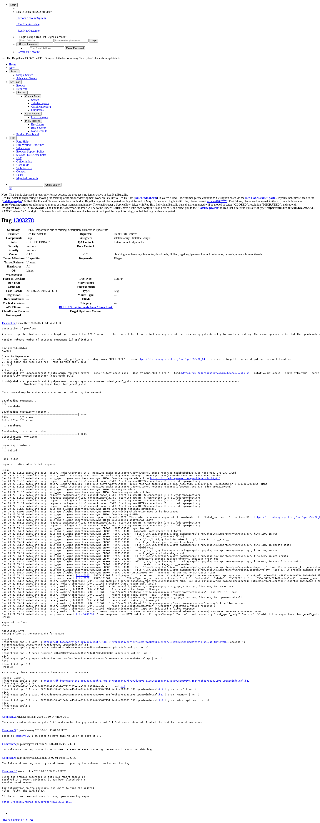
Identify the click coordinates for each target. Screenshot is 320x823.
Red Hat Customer (28, 30)
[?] (10, 188)
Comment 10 (9, 771)
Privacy (5, 819)
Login (13, 5)
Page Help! (22, 141)
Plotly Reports (32, 120)
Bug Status (37, 124)
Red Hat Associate (27, 24)
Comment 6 (9, 757)
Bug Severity (38, 127)
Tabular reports (40, 103)
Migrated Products (27, 178)
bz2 (123, 686)
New (12, 67)
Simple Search (24, 75)
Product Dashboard (27, 134)
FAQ (19, 158)
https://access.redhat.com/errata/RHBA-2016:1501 (37, 801)
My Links (15, 82)
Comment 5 (9, 744)
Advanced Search (26, 78)
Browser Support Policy (30, 151)
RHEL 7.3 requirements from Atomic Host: (86, 307)
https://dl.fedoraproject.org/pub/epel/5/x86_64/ (185, 478)
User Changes (39, 117)
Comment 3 (9, 730)
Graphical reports (41, 106)
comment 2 (22, 735)
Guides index (24, 161)
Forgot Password (27, 44)
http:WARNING (85, 614)
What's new (23, 148)
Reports (22, 92)
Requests (21, 88)
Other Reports (32, 113)
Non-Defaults (39, 131)
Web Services (24, 168)
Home (12, 64)
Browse (20, 85)
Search (14, 71)
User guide (22, 164)
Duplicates (37, 109)
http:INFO (82, 575)
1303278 (23, 220)
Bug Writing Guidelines (30, 144)
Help (12, 138)
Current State (32, 96)
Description (9, 323)
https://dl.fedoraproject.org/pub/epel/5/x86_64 (171, 359)
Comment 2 (9, 716)
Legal (19, 174)
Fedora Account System (31, 18)
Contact (20, 171)
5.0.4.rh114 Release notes (31, 154)
